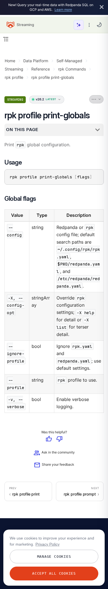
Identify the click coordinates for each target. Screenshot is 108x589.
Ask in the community (54, 453)
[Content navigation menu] (6, 39)
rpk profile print (25, 494)
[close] (101, 7)
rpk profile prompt (80, 494)
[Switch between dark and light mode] (99, 24)
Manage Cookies (54, 556)
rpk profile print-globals (52, 77)
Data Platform (35, 60)
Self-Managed (69, 60)
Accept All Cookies (54, 573)
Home (10, 60)
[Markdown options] (96, 99)
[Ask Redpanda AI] (79, 25)
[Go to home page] (10, 25)
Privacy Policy (47, 544)
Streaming (14, 69)
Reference (40, 69)
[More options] (89, 24)
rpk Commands (72, 69)
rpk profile (14, 77)
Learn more (63, 9)
